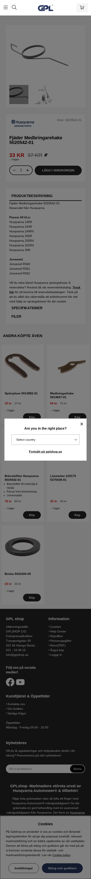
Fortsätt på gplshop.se (45, 451)
